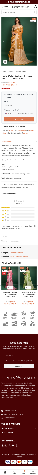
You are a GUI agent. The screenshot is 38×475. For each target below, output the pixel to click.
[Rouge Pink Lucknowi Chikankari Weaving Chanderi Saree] (10, 278)
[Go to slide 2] (18, 67)
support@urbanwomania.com (13, 414)
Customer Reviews (9, 411)
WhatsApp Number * (11, 110)
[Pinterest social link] (16, 445)
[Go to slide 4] (21, 67)
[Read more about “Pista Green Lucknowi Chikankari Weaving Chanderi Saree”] (26, 287)
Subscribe (19, 366)
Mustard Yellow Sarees (19, 256)
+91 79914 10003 (9, 418)
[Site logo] (19, 7)
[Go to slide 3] (19, 67)
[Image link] (19, 377)
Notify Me (19, 119)
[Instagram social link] (9, 445)
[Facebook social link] (2, 445)
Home (3, 72)
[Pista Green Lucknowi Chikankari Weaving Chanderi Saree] (28, 278)
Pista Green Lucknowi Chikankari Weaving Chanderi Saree (28, 294)
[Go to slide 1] (16, 67)
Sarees (10, 72)
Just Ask (26, 133)
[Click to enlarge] (5, 62)
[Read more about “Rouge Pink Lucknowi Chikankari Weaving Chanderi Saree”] (8, 287)
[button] (3, 41)
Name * (6, 101)
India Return (22, 130)
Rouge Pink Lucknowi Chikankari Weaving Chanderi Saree (10, 294)
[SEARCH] (34, 12)
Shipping (11, 130)
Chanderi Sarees (20, 72)
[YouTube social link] (12, 445)
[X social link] (5, 445)
